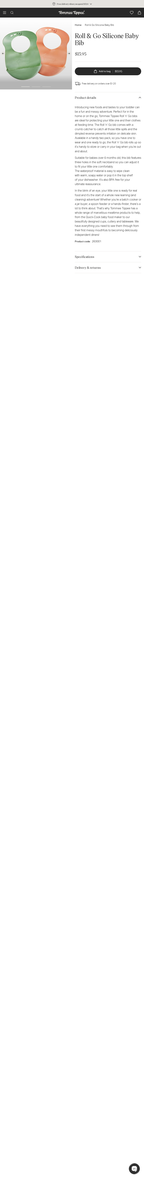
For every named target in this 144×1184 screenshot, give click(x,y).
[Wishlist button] (131, 12)
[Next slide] (69, 53)
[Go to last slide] (3, 53)
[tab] (25, 87)
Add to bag (110, 71)
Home (78, 25)
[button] (4, 12)
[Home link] (71, 13)
